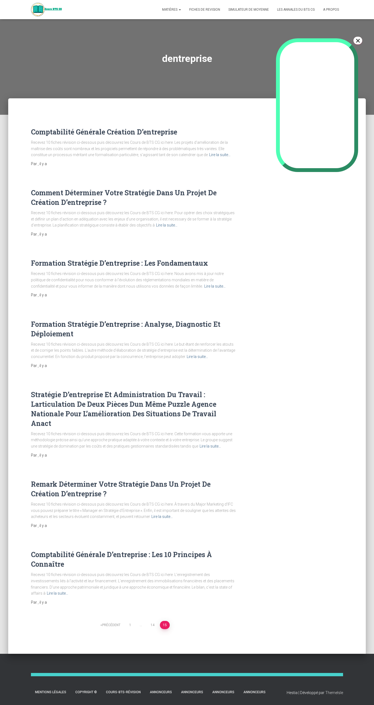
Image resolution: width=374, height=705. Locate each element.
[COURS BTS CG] (46, 9)
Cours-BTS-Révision (123, 692)
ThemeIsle (334, 692)
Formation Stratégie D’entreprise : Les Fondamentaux (119, 263)
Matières (170, 10)
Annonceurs (161, 692)
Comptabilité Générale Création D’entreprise (104, 131)
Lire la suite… (220, 155)
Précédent (111, 625)
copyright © (86, 692)
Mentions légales (50, 692)
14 (152, 625)
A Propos (331, 10)
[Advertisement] (307, 206)
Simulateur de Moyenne (248, 10)
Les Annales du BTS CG (296, 10)
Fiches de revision (204, 10)
